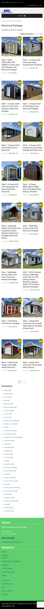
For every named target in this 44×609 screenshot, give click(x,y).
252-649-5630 (38, 5)
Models (4, 555)
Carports (5, 558)
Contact (5, 594)
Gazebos (5, 565)
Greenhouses (7, 568)
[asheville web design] (13, 606)
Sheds (4, 576)
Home (4, 21)
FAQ (3, 587)
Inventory (6, 580)
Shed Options (7, 584)
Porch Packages (8, 572)
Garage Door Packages (11, 561)
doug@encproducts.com (16, 2)
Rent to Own (7, 591)
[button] (20, 16)
